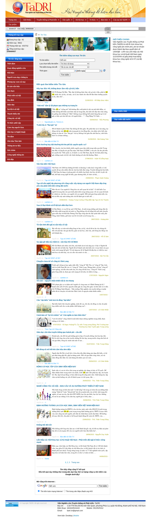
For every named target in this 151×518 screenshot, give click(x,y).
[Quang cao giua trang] (72, 50)
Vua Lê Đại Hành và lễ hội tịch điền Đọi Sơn (55, 205)
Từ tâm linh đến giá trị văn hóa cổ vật (52, 225)
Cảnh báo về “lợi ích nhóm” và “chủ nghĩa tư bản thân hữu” (61, 315)
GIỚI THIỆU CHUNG (121, 39)
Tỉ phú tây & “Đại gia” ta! (47, 125)
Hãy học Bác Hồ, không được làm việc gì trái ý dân (58, 89)
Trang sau (75, 462)
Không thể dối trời (44, 425)
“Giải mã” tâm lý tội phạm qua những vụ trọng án (57, 106)
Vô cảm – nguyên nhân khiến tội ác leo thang (55, 281)
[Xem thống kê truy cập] (11, 506)
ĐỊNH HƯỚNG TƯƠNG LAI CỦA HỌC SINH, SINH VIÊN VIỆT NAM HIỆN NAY (68, 405)
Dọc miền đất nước (122, 119)
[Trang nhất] (36, 35)
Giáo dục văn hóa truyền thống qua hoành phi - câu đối (59, 332)
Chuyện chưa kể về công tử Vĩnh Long (53, 261)
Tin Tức (44, 35)
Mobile (76, 516)
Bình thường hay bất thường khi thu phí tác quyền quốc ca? (61, 145)
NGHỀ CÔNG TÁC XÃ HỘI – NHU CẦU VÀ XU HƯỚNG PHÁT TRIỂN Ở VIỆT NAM (70, 386)
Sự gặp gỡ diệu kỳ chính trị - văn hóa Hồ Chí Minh (57, 242)
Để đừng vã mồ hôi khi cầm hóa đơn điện (54, 349)
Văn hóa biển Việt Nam (46, 164)
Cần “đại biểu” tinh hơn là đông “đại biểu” (54, 300)
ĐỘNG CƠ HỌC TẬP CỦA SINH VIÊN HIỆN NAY (56, 367)
